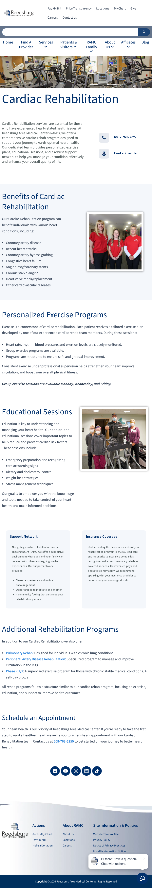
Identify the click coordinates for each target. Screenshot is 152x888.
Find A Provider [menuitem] (26, 45)
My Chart (120, 8)
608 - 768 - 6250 (125, 137)
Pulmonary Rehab (19, 653)
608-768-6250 (64, 741)
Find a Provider (126, 153)
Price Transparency (78, 8)
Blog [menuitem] (145, 42)
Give (133, 8)
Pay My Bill (54, 8)
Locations (102, 8)
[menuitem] (46, 44)
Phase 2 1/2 (14, 671)
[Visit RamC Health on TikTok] (97, 771)
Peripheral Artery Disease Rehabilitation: (36, 659)
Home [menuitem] (8, 42)
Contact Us (70, 17)
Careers (53, 17)
